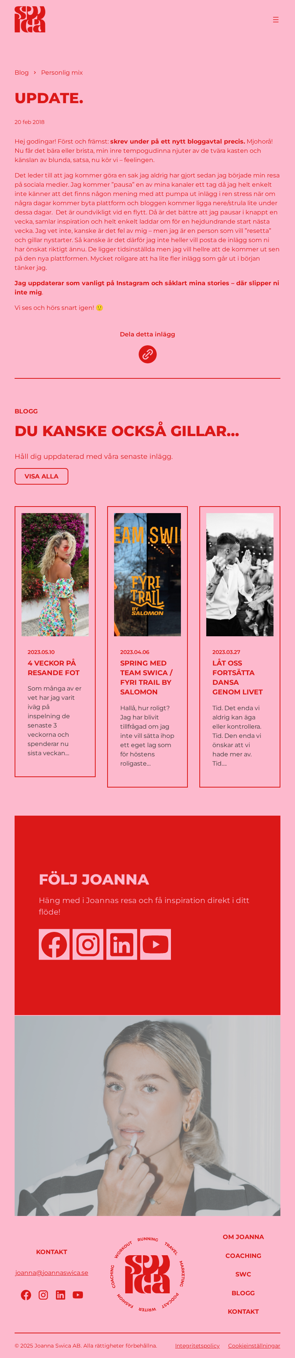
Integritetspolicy (197, 1345)
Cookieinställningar (254, 1345)
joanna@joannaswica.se (51, 1272)
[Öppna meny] (275, 19)
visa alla (41, 476)
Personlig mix (62, 72)
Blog (22, 72)
